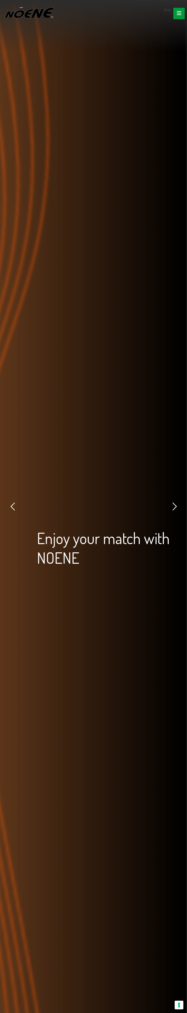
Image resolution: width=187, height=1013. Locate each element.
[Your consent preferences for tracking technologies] (179, 1005)
